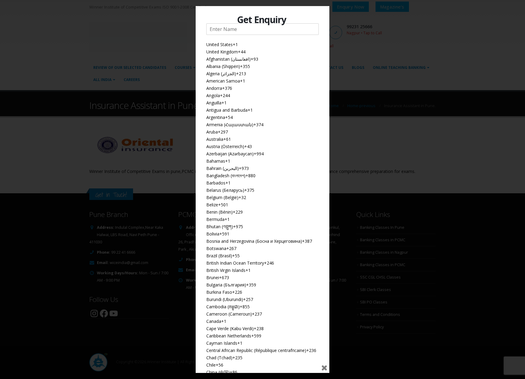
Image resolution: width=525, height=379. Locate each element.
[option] (262, 44)
